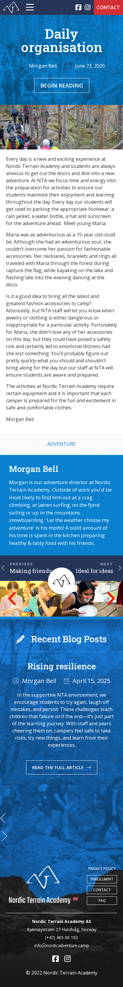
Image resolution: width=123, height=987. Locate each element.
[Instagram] (87, 7)
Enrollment (101, 879)
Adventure (61, 444)
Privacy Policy (102, 868)
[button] (12, 599)
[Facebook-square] (78, 7)
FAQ (102, 900)
